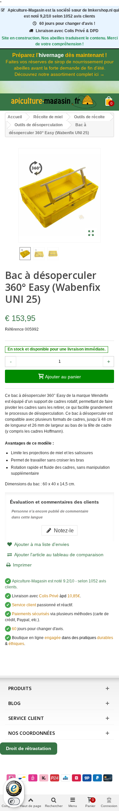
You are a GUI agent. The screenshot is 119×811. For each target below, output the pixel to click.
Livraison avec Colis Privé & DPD (67, 30)
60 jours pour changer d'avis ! (67, 23)
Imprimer (22, 565)
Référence (14, 329)
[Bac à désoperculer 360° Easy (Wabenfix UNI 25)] (91, 233)
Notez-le (63, 530)
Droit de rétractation (28, 748)
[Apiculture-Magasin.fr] (55, 102)
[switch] (14, 801)
